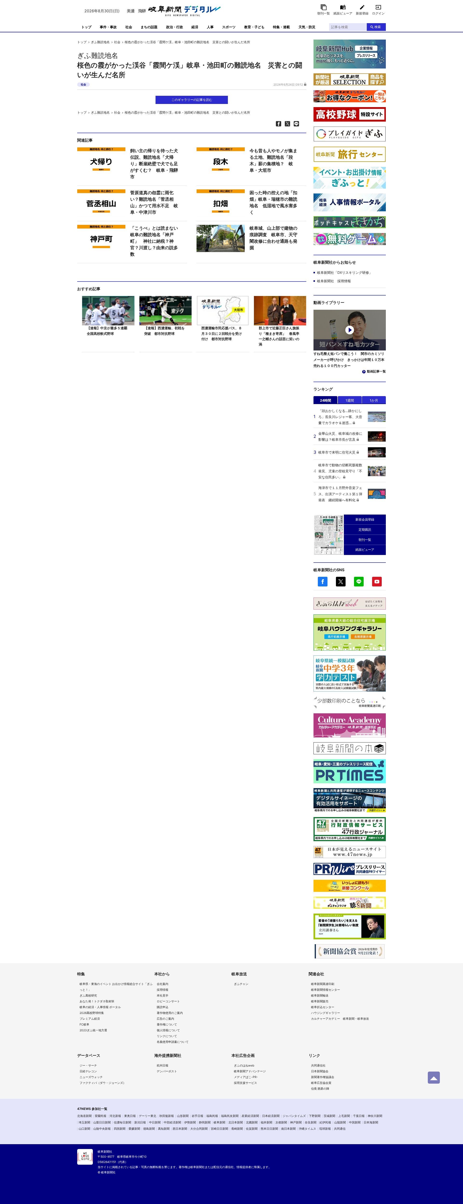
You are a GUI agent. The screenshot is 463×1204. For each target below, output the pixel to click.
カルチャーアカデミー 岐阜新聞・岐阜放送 (340, 1018)
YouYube (377, 581)
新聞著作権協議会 (322, 1077)
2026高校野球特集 (92, 1013)
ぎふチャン (241, 984)
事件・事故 (108, 27)
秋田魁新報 (166, 1116)
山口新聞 (84, 1128)
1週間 (350, 400)
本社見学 (162, 995)
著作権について (167, 1024)
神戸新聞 (296, 1122)
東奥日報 (130, 1116)
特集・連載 (281, 27)
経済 (194, 27)
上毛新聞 (344, 1116)
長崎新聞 (237, 1128)
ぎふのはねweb (244, 1065)
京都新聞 (281, 1122)
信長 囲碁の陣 (320, 1088)
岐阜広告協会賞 (321, 1083)
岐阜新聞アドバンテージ (250, 1071)
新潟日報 (140, 1122)
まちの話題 (149, 27)
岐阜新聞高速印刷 (322, 984)
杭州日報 (162, 1065)
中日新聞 (155, 1122)
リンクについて (167, 1036)
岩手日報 (197, 1116)
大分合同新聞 (199, 1128)
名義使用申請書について (173, 1042)
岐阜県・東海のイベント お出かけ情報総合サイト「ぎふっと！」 (116, 986)
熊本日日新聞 (269, 1128)
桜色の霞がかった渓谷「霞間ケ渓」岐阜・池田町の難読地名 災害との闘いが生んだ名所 (187, 42)
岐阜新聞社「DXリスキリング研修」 (344, 272)
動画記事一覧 (376, 371)
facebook (322, 581)
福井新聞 (266, 1122)
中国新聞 (355, 1122)
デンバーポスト (167, 1071)
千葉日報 (359, 1116)
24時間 (325, 400)
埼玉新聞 (84, 1122)
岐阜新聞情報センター (325, 989)
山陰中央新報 (102, 1128)
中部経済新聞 (172, 1122)
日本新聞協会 (319, 1071)
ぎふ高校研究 (88, 995)
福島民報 (212, 1116)
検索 (377, 27)
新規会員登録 (364, 519)
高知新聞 (164, 1128)
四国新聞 (119, 1128)
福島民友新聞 (229, 1116)
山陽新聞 (340, 1122)
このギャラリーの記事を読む (191, 100)
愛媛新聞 (134, 1128)
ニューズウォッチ (91, 1077)
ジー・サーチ (88, 1065)
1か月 (374, 400)
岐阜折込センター (322, 1007)
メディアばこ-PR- (246, 1077)
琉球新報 (325, 1128)
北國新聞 (252, 1122)
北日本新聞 (235, 1122)
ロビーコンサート (168, 1001)
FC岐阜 (84, 1024)
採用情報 (162, 989)
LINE (359, 581)
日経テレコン (88, 1071)
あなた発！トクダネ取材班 (97, 1001)
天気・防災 (307, 27)
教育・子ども (254, 27)
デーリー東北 (147, 1116)
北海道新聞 (84, 1116)
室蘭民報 (100, 1116)
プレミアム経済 (90, 1018)
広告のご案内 (165, 1018)
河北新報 (115, 1116)
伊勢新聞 (190, 1122)
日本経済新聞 (270, 1116)
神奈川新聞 (375, 1116)
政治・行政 (174, 27)
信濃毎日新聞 (122, 1122)
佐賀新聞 (252, 1128)
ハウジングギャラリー (325, 1013)
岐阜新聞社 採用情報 (334, 281)
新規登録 (362, 13)
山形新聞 (183, 1116)
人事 (210, 27)
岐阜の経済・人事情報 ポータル (100, 1007)
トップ (86, 27)
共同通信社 (318, 1065)
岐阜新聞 (219, 1122)
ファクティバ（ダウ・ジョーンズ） (103, 1083)
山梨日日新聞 (102, 1122)
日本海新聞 (371, 1122)
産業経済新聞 (250, 1116)
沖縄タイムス (307, 1128)
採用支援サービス (245, 1083)
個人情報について (168, 1030)
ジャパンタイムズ (294, 1116)
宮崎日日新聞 (219, 1128)
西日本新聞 (180, 1128)
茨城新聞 (329, 1116)
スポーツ (229, 27)
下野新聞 (314, 1116)
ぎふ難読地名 (100, 42)
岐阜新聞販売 (319, 1001)
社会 (128, 27)
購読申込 (162, 1007)
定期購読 (365, 529)
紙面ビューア (343, 13)
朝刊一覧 (323, 13)
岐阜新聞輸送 (319, 995)
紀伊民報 (325, 1122)
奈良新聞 (310, 1122)
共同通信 (340, 1128)
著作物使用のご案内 (170, 1013)
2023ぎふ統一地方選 (93, 1030)
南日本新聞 (288, 1128)
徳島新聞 (149, 1128)
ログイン (378, 13)
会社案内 (162, 984)
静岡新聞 (205, 1122)
